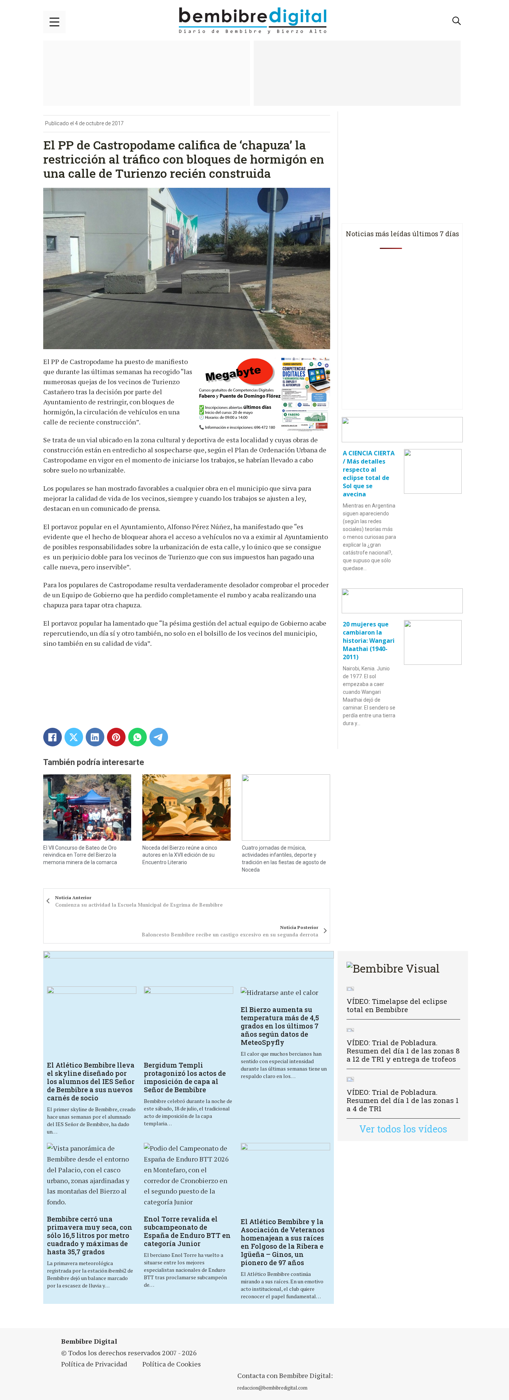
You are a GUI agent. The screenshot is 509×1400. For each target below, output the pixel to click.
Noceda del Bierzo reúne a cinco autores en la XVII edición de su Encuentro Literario (179, 855)
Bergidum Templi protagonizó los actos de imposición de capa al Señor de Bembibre (185, 1077)
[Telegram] (158, 737)
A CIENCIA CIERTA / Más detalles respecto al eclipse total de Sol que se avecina (369, 473)
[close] (54, 22)
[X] (73, 737)
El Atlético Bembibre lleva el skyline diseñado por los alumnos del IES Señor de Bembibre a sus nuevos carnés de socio (91, 1081)
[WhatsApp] (137, 737)
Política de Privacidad (94, 1363)
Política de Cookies (171, 1363)
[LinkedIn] (95, 737)
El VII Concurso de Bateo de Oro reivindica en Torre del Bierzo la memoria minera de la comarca (80, 855)
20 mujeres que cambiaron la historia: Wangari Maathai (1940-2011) (369, 640)
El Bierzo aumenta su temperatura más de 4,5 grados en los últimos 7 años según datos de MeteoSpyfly (280, 1026)
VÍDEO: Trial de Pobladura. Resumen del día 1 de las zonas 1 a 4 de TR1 (403, 1100)
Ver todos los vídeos (403, 1129)
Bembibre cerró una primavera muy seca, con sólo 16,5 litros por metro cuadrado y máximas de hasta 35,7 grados (89, 1235)
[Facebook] (52, 737)
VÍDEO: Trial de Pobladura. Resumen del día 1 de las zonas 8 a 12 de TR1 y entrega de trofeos (403, 1051)
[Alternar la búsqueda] (457, 20)
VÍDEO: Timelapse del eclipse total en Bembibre (397, 1005)
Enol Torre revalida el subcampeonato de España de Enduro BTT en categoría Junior (187, 1231)
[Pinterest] (116, 737)
